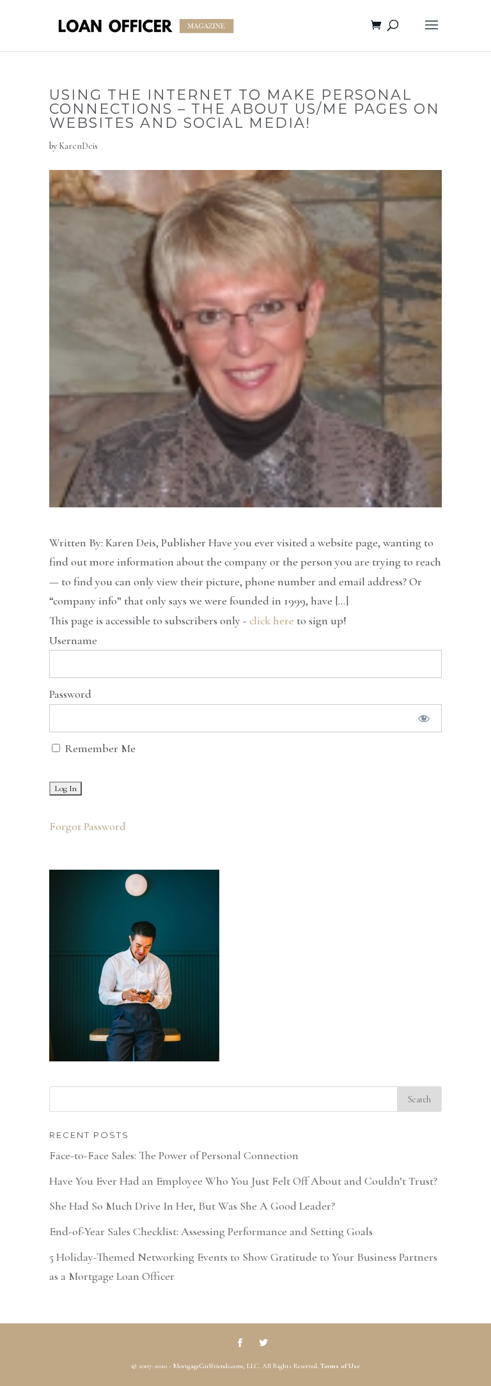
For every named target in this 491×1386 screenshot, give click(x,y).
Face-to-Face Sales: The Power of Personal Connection (174, 1155)
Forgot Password (87, 826)
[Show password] (423, 718)
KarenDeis (78, 146)
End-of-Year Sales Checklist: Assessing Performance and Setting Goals (211, 1231)
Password (70, 694)
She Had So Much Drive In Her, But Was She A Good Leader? (192, 1206)
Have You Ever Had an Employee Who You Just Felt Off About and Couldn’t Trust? (243, 1181)
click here (271, 620)
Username (73, 640)
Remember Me (99, 748)
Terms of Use (340, 1366)
